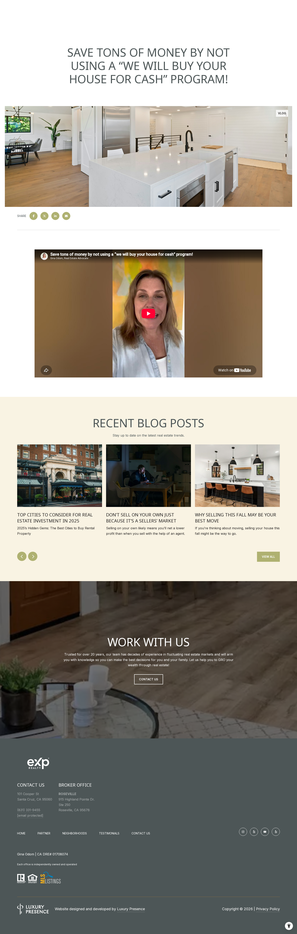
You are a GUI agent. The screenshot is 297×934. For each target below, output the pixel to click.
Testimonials (109, 833)
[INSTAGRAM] (243, 832)
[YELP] (254, 832)
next (32, 556)
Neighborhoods (74, 833)
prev (21, 556)
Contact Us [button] (148, 679)
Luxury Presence (131, 909)
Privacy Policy (268, 909)
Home (21, 833)
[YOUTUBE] (265, 832)
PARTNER (44, 833)
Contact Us (141, 833)
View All (268, 556)
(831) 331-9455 (28, 810)
